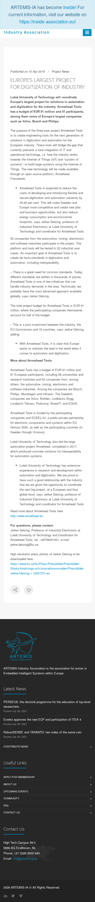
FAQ (6, 805)
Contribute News (15, 746)
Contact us (11, 812)
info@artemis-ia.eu (25, 858)
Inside (69, 7)
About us (9, 784)
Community (11, 798)
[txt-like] (28, 590)
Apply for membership (19, 777)
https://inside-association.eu (47, 21)
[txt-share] (15, 590)
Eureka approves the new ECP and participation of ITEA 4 (42, 719)
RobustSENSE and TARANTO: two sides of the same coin (42, 732)
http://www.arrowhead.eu (26, 516)
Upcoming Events (15, 791)
